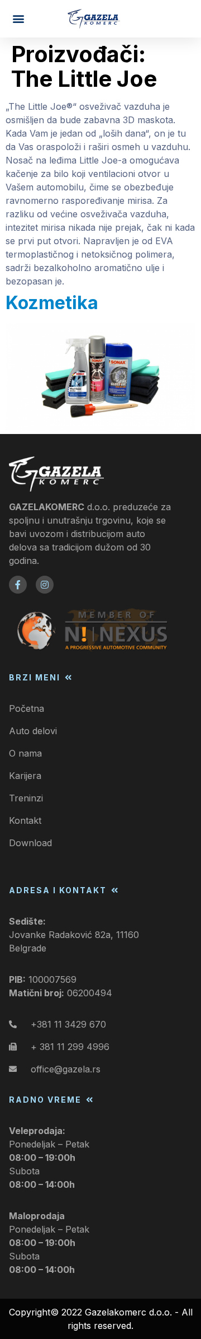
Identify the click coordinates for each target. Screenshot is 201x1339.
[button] (18, 19)
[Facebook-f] (18, 585)
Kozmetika (52, 303)
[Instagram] (45, 585)
